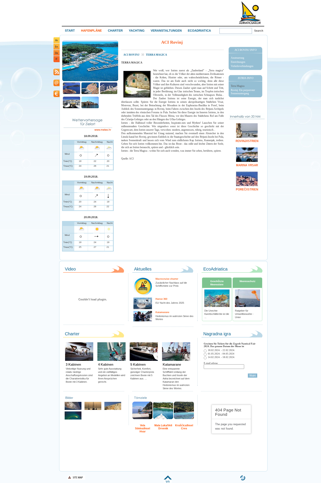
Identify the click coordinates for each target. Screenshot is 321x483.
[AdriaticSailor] (73, 409)
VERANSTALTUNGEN (166, 30)
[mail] (57, 85)
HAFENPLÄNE (91, 30)
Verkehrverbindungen (242, 66)
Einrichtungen (238, 61)
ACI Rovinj (131, 54)
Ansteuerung (237, 57)
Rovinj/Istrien (247, 141)
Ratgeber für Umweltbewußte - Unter (244, 314)
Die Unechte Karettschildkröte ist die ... (216, 314)
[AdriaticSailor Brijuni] (73, 419)
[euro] (57, 96)
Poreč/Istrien (247, 189)
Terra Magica (237, 85)
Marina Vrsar (247, 165)
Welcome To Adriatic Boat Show (250, 12)
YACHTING (137, 30)
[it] (57, 61)
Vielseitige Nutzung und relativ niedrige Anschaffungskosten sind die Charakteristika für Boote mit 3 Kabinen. (79, 375)
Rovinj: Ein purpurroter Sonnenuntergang (243, 92)
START (70, 30)
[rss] (57, 74)
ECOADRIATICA (199, 30)
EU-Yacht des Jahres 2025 (169, 302)
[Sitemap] (76, 479)
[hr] (57, 42)
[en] (57, 49)
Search (258, 30)
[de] (57, 55)
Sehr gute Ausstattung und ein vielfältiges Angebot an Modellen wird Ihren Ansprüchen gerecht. (111, 375)
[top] (168, 482)
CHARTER (115, 30)
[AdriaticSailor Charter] (93, 409)
